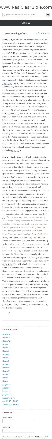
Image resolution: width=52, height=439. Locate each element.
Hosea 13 (6, 337)
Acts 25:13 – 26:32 (10, 401)
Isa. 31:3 (12, 190)
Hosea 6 (5, 361)
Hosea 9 (5, 351)
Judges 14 (6, 391)
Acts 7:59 (43, 304)
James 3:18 (8, 127)
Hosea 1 (5, 378)
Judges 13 (6, 394)
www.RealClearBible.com (26, 7)
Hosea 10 (6, 347)
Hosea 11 (6, 344)
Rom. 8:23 (15, 150)
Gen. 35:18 (12, 304)
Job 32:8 (7, 76)
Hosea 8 (5, 354)
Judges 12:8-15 (8, 398)
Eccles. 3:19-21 (38, 234)
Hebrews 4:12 (19, 294)
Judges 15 (6, 388)
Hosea (5, 381)
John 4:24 (7, 264)
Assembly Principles (10, 404)
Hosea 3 (5, 371)
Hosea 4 (5, 367)
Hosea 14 (6, 334)
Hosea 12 (6, 341)
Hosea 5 (5, 364)
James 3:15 (13, 113)
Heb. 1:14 (17, 53)
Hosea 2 (5, 374)
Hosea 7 (5, 357)
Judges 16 (6, 384)
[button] (24, 23)
